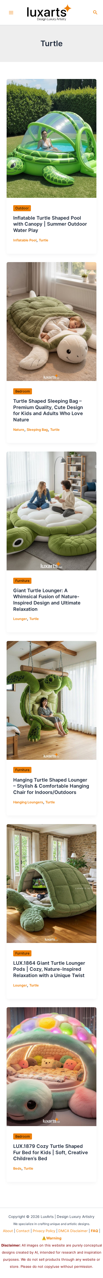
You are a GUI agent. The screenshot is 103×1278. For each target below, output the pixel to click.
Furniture (22, 581)
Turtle (43, 240)
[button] (95, 12)
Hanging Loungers (28, 802)
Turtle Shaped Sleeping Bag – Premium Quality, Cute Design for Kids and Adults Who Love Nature (48, 410)
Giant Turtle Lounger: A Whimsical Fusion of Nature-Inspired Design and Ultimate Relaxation (47, 599)
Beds (17, 1168)
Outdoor (22, 208)
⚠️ (52, 1238)
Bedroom (22, 391)
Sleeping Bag (37, 430)
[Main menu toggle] (11, 12)
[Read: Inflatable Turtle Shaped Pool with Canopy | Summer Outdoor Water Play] (51, 138)
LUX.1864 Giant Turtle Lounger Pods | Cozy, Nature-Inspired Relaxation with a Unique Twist (49, 969)
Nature (18, 430)
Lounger (20, 619)
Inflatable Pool (24, 240)
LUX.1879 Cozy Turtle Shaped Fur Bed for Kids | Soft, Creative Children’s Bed (50, 1152)
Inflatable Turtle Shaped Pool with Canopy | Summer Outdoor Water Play (50, 224)
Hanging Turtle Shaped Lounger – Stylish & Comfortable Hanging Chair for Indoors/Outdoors (51, 786)
